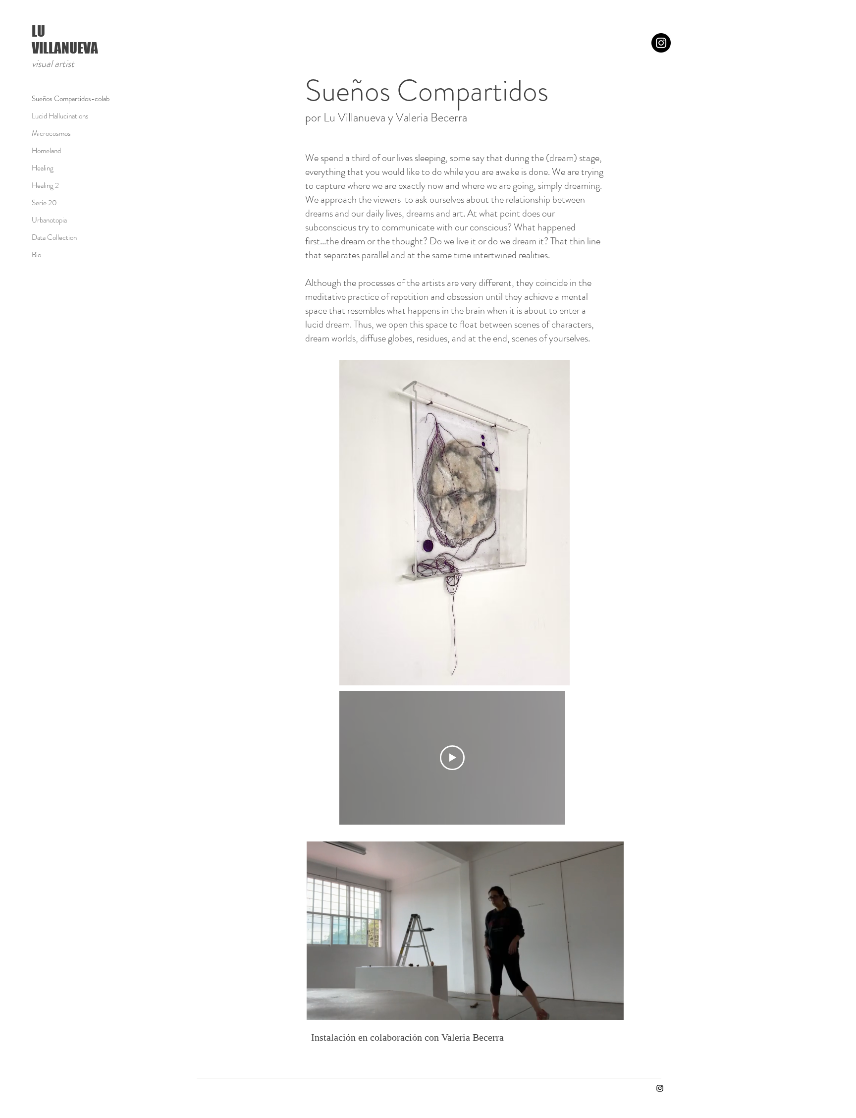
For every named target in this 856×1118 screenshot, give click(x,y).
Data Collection (54, 237)
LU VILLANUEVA (65, 39)
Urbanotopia (49, 220)
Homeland (46, 150)
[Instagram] (661, 43)
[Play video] (452, 757)
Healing (43, 168)
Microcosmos (51, 133)
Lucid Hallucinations (60, 116)
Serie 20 (44, 202)
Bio (36, 254)
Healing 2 (45, 185)
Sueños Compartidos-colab (67, 98)
